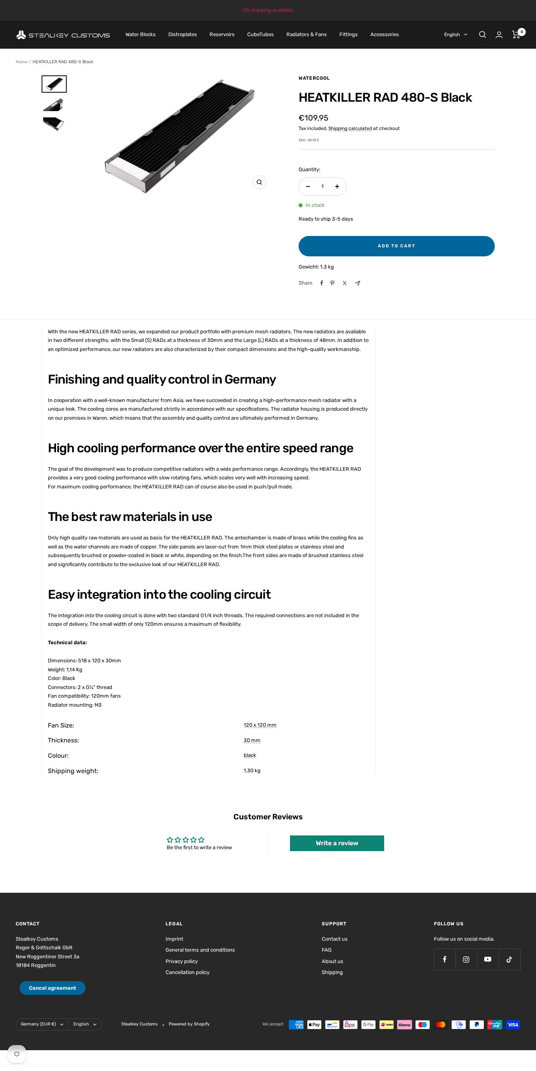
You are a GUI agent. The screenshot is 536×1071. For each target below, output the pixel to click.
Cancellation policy (188, 972)
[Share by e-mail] (357, 283)
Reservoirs (222, 34)
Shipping (332, 972)
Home (21, 61)
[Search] (482, 34)
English (452, 34)
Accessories (384, 34)
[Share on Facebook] (321, 283)
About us (332, 961)
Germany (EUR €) (38, 1024)
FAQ (327, 950)
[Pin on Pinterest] (332, 283)
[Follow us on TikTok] (509, 959)
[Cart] (516, 34)
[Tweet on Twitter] (344, 283)
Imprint (174, 939)
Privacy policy (182, 961)
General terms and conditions (200, 950)
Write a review (337, 843)
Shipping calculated (350, 128)
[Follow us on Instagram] (466, 959)
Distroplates (182, 34)
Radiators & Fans (306, 34)
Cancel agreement (52, 988)
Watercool (314, 78)
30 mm (252, 740)
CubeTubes (260, 34)
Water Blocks (141, 34)
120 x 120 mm (260, 725)
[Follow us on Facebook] (445, 959)
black (250, 755)
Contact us (335, 939)
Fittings (348, 34)
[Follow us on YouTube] (488, 959)
